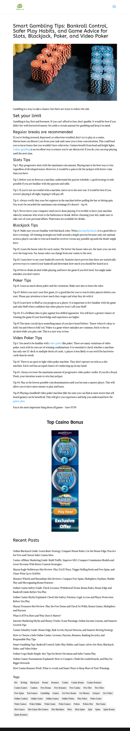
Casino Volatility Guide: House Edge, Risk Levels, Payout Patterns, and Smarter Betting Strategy (63, 630)
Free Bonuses (60, 688)
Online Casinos (21, 698)
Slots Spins (80, 709)
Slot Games (19, 709)
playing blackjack (87, 230)
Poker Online (35, 704)
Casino (65, 682)
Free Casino (75, 688)
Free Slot (87, 688)
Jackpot (96, 693)
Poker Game (96, 698)
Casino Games (20, 688)
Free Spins (19, 693)
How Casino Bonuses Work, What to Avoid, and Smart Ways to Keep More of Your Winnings (61, 668)
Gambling (45, 693)
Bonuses (55, 682)
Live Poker (108, 693)
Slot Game (101, 704)
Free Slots (99, 688)
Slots (69, 709)
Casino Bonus (77, 682)
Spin (90, 709)
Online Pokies (68, 698)
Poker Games (20, 704)
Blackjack (34, 682)
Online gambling (21, 149)
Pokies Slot (88, 704)
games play (19, 401)
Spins (97, 709)
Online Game (37, 698)
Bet (15, 682)
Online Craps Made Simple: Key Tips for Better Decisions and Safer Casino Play (54, 653)
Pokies (77, 704)
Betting (24, 682)
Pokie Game (50, 704)
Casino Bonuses (94, 682)
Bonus (45, 682)
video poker (55, 343)
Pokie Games (65, 704)
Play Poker (82, 698)
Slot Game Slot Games (38, 709)
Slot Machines (57, 709)
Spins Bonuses (20, 714)
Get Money (84, 693)
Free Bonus (46, 688)
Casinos (33, 688)
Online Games (52, 698)
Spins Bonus (109, 709)
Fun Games (32, 693)
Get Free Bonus (69, 693)
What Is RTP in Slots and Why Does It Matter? (37, 615)
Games (56, 693)
